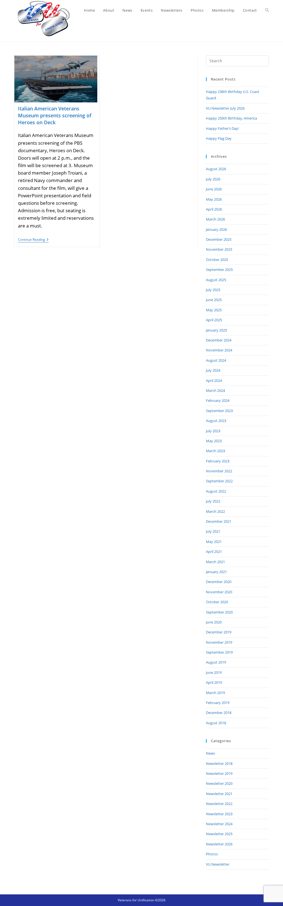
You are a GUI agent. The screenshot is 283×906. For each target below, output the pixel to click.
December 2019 (218, 632)
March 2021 (215, 561)
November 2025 (219, 249)
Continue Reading (33, 240)
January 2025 (216, 330)
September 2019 (219, 652)
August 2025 (216, 279)
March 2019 (215, 692)
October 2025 (217, 259)
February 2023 (217, 461)
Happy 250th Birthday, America (231, 118)
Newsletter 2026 (219, 844)
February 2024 (217, 400)
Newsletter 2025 (219, 833)
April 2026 (214, 209)
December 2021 (218, 521)
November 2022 (219, 470)
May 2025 (214, 309)
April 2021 (214, 551)
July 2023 (213, 430)
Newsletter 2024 (219, 823)
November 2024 (219, 350)
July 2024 (213, 370)
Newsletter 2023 (219, 813)
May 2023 (214, 440)
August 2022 (216, 491)
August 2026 (216, 168)
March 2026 (215, 219)
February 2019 (217, 702)
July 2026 (213, 179)
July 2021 (213, 531)
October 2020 (217, 601)
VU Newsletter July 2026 (225, 108)
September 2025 (219, 269)
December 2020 (218, 581)
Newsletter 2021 (219, 793)
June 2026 (214, 189)
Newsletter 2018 (219, 763)
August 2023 (216, 420)
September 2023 (219, 410)
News (210, 753)
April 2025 (214, 319)
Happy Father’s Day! (222, 128)
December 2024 (218, 340)
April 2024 (214, 380)
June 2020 (214, 622)
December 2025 (218, 239)
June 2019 (214, 672)
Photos (212, 853)
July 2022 (213, 501)
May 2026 (214, 199)
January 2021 (216, 571)
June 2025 (214, 299)
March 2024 (215, 390)
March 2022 (215, 511)
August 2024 (216, 360)
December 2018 (218, 712)
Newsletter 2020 (219, 783)
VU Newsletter (217, 864)
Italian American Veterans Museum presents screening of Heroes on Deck (54, 115)
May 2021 (214, 541)
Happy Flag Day (219, 138)
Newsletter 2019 (219, 773)
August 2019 (216, 662)
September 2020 (219, 612)
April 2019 (214, 682)
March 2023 (215, 450)
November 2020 (219, 591)
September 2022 (219, 480)
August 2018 (216, 722)
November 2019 (219, 642)
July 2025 (213, 289)
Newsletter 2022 (219, 803)
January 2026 (216, 229)
